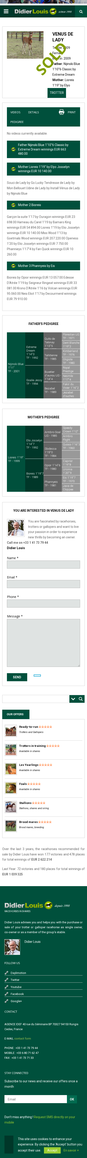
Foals (23, 784)
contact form (22, 1038)
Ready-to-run (28, 726)
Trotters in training (32, 746)
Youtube (16, 987)
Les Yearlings (28, 765)
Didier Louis (16, 548)
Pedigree (17, 122)
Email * (12, 577)
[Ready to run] (11, 736)
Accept (52, 1150)
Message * (15, 616)
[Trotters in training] (11, 755)
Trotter (57, 93)
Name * (13, 558)
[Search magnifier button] (81, 699)
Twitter (15, 980)
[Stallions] (11, 812)
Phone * (13, 597)
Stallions (25, 803)
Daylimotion (18, 973)
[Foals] (11, 793)
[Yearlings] (11, 774)
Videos (15, 112)
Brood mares (28, 822)
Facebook (17, 994)
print (72, 112)
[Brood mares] (11, 831)
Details (33, 112)
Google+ (16, 1001)
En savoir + (71, 1150)
